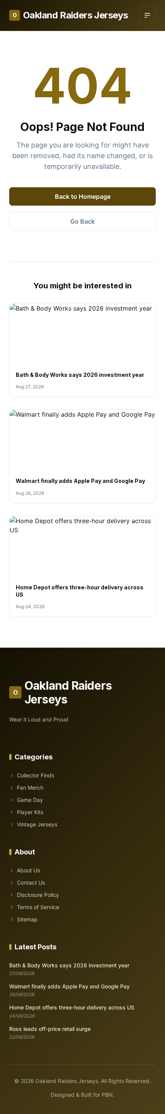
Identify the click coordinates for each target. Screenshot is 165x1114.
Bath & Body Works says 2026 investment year (80, 374)
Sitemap (27, 919)
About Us (28, 870)
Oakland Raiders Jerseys (70, 15)
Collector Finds (35, 775)
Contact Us (31, 882)
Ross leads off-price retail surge (50, 1029)
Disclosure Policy (38, 895)
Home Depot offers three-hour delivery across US (71, 1007)
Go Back (82, 221)
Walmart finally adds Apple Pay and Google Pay (80, 481)
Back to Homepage (83, 196)
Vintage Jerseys (37, 824)
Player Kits (30, 812)
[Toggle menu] (147, 15)
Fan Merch (30, 787)
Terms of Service (38, 907)
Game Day (30, 800)
